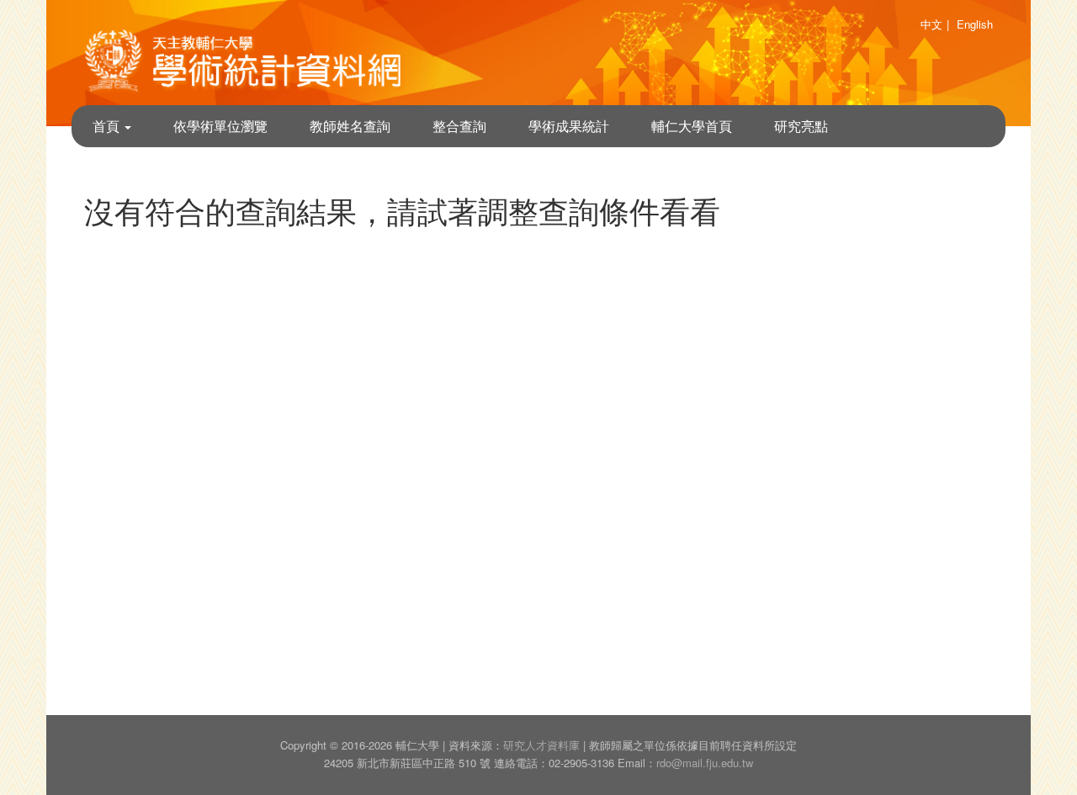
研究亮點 (801, 125)
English (975, 24)
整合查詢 (459, 125)
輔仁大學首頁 (691, 125)
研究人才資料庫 (541, 745)
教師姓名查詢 (350, 125)
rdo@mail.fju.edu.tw (704, 763)
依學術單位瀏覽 (220, 125)
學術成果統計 (568, 125)
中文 (931, 24)
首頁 (108, 125)
